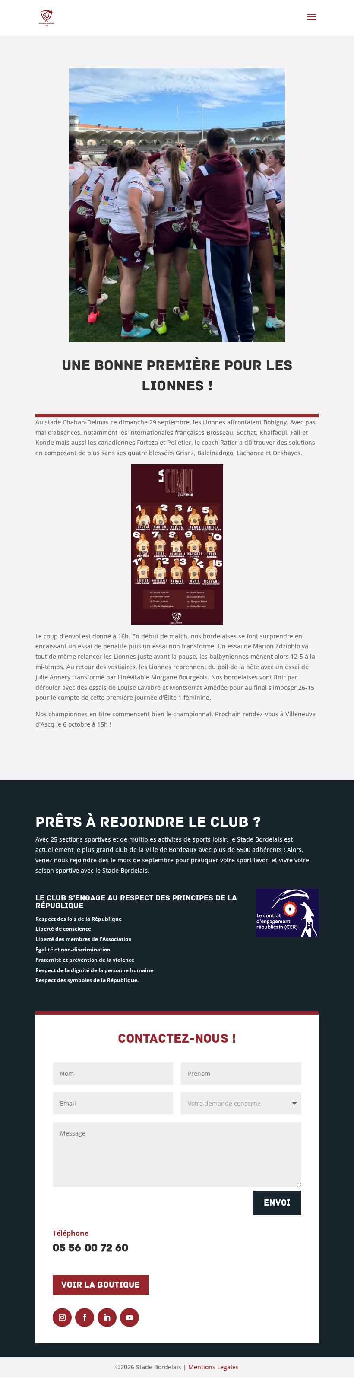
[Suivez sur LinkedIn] (107, 1317)
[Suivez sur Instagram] (62, 1317)
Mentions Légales (213, 1367)
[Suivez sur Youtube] (129, 1317)
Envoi (277, 1203)
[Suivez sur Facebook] (84, 1317)
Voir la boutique (100, 1285)
